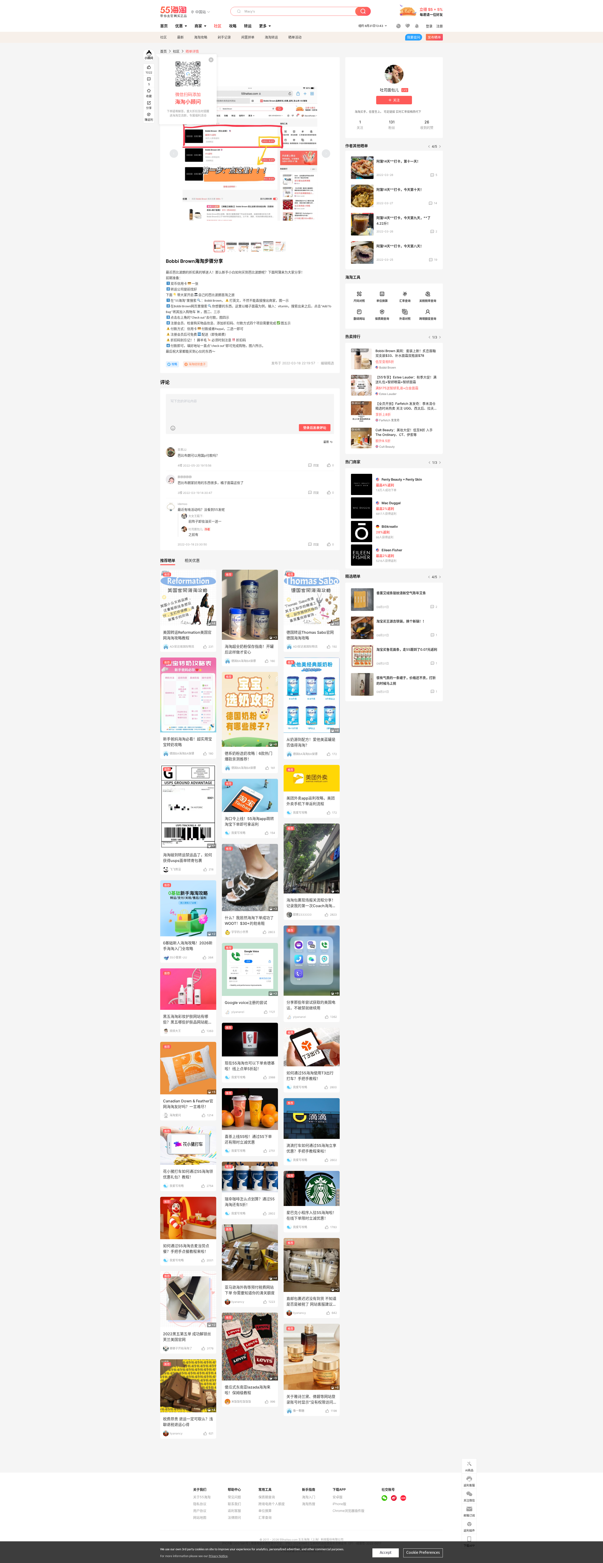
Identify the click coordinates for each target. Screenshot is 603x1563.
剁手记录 (224, 37)
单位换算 (382, 301)
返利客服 (234, 1511)
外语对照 (405, 319)
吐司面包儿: (195, 529)
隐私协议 (199, 1504)
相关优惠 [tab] (192, 560)
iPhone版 (339, 1504)
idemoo (182, 504)
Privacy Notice (218, 1556)
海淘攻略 (200, 37)
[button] (200, 11)
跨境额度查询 (427, 319)
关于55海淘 (202, 1497)
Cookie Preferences (423, 1553)
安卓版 (337, 1497)
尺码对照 (359, 301)
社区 (163, 37)
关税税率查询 (427, 301)
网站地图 (199, 1517)
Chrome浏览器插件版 (348, 1511)
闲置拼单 (247, 37)
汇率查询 (405, 301)
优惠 (179, 26)
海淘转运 (271, 37)
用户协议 (199, 1511)
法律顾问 (234, 1517)
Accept (385, 1553)
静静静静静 (185, 477)
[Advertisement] (394, 740)
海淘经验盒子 (197, 364)
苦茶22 (182, 449)
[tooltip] (188, 89)
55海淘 (173, 11)
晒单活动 (295, 37)
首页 (163, 51)
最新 (180, 37)
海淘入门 (308, 1497)
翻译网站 (359, 319)
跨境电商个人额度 (271, 1504)
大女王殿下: (195, 516)
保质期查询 (382, 319)
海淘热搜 (308, 1504)
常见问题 (234, 1497)
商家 (198, 26)
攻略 (174, 364)
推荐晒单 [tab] (167, 560)
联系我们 (234, 1504)
